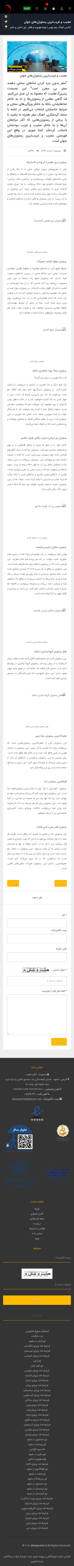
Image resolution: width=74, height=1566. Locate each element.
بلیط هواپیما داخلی (37, 1459)
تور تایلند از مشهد (37, 1474)
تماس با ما (37, 1233)
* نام (64, 915)
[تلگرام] (5, 22)
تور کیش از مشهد (37, 1341)
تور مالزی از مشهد (37, 1454)
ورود (37, 1238)
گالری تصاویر (37, 1214)
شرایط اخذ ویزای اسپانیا (37, 1518)
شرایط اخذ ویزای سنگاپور (37, 1420)
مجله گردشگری (37, 1219)
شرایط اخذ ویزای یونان (37, 1385)
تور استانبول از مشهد (37, 1439)
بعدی (59, 883)
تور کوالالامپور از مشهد (37, 1469)
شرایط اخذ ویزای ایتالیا (37, 1380)
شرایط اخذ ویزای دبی (37, 1528)
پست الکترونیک (59, 930)
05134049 (29, 1094)
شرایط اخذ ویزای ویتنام (37, 1435)
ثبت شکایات (37, 1336)
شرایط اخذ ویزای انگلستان (37, 1346)
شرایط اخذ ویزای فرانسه (37, 1376)
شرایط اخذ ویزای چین (37, 1405)
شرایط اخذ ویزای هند (37, 1410)
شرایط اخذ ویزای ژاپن (37, 1523)
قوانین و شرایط (37, 1229)
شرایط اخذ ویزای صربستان (37, 1351)
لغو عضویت (37, 1315)
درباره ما (37, 1224)
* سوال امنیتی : (59, 970)
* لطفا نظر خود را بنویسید (54, 991)
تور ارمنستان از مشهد (37, 1489)
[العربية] (27, 8)
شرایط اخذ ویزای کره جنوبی (37, 1395)
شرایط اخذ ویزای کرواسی (37, 1356)
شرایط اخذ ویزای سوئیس (37, 1371)
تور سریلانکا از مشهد (37, 1479)
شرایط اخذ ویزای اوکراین (37, 1430)
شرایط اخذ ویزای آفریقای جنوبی (37, 1508)
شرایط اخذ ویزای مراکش (37, 1400)
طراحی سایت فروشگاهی (58, 1557)
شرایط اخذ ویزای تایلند (37, 1415)
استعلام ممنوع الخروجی (37, 1331)
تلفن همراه (61, 949)
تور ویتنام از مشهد (37, 1444)
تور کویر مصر (37, 1366)
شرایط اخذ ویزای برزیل (37, 1513)
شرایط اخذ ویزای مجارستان (37, 1390)
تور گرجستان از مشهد (37, 1494)
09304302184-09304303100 (28, 1089)
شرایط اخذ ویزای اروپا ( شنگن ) (37, 1499)
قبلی (14, 883)
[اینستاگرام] (6, 17)
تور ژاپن (37, 1361)
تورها (37, 1209)
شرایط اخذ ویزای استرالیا (37, 1503)
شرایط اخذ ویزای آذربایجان (37, 1425)
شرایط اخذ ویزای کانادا (37, 1464)
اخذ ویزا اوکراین (37, 1449)
